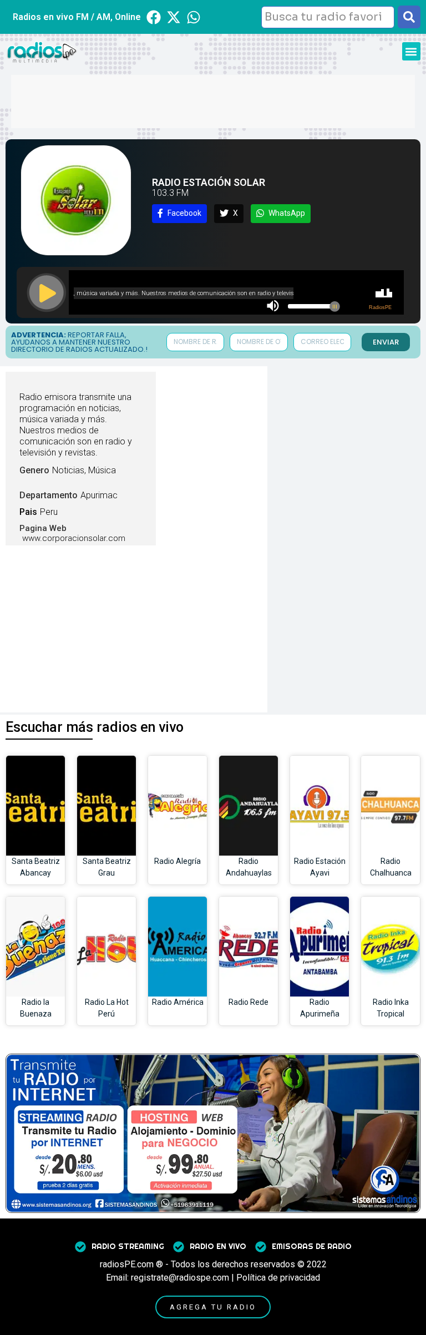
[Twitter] (173, 17)
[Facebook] (153, 17)
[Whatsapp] (193, 17)
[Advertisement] (213, 100)
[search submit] (409, 17)
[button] (411, 51)
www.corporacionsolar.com (73, 538)
